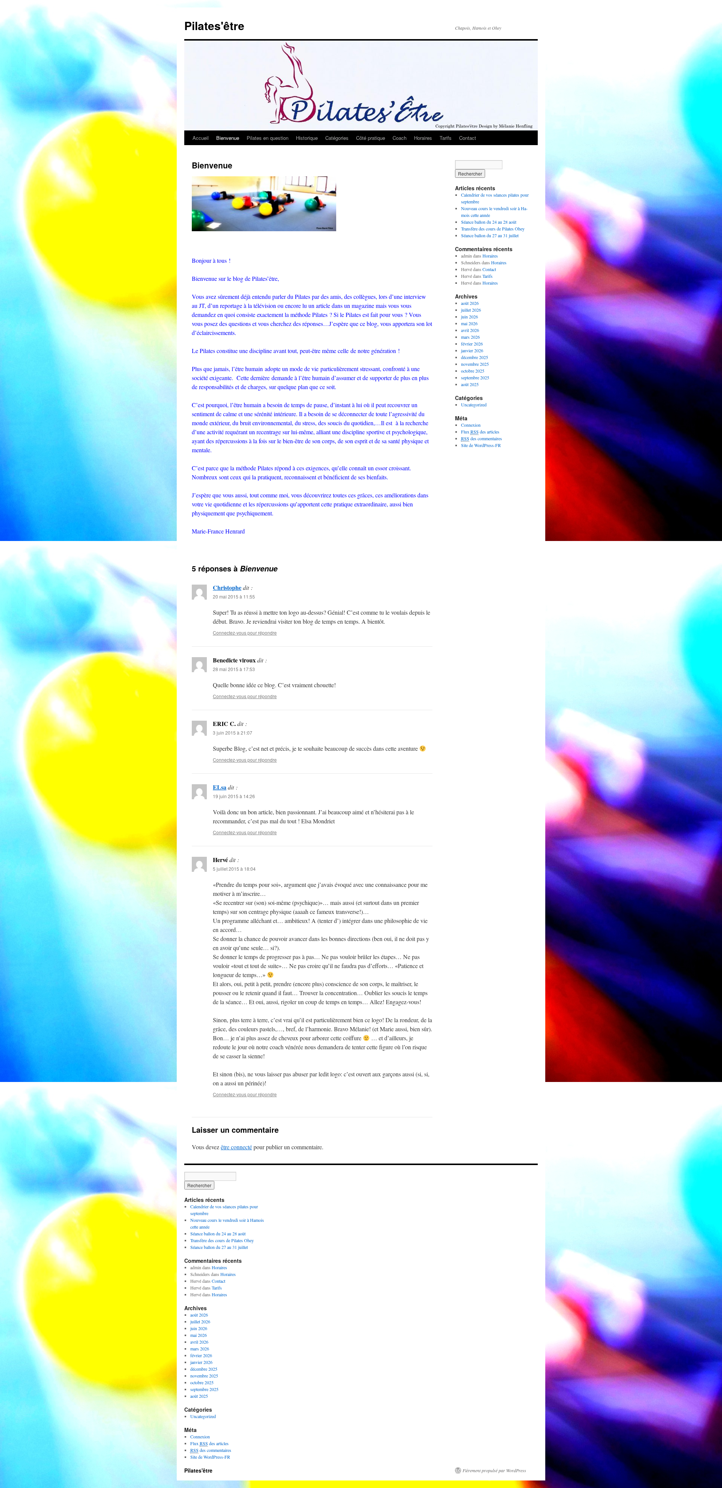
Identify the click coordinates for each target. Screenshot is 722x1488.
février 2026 (472, 344)
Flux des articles (480, 432)
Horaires (423, 137)
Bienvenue (227, 137)
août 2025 (470, 384)
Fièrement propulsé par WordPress (494, 1470)
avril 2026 (470, 330)
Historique (307, 137)
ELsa (219, 787)
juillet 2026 (471, 310)
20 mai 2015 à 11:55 (234, 596)
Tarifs (446, 137)
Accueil (201, 137)
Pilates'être (214, 25)
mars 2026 (470, 337)
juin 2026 (469, 317)
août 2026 (470, 303)
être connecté (236, 1147)
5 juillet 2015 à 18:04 (234, 868)
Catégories (337, 137)
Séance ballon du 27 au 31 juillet (490, 235)
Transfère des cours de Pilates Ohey (493, 229)
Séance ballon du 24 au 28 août (488, 222)
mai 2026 (469, 323)
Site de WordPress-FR (481, 445)
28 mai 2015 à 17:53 (234, 669)
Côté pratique (370, 137)
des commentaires (481, 438)
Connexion (471, 425)
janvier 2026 (472, 350)
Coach (400, 137)
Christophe (227, 587)
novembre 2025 (475, 364)
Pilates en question (267, 137)
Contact (467, 137)
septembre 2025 (475, 377)
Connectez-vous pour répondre (245, 632)
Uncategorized (474, 405)
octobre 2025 (472, 371)
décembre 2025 (474, 357)
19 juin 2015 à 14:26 (234, 796)
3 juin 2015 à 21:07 (232, 732)
